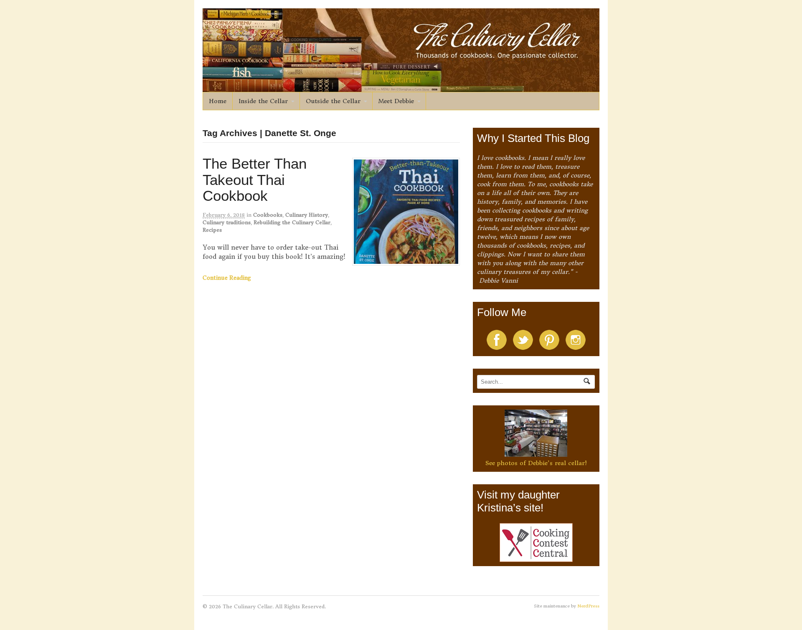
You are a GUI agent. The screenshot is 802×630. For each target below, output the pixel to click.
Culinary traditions (227, 222)
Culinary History (306, 215)
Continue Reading (227, 277)
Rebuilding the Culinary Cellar (292, 222)
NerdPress (588, 606)
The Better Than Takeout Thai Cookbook (255, 179)
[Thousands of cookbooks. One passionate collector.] (401, 87)
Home (217, 101)
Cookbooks (267, 215)
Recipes (212, 230)
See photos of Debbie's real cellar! (536, 463)
